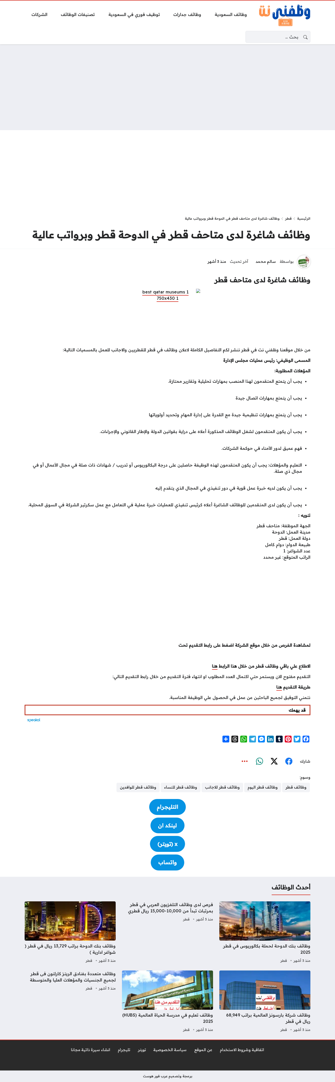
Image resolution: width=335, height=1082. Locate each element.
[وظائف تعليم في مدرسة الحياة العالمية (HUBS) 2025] (167, 1001)
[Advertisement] (167, 87)
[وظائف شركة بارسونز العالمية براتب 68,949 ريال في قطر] (264, 1001)
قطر (288, 218)
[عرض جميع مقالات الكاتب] (303, 261)
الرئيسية (303, 218)
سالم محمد (266, 261)
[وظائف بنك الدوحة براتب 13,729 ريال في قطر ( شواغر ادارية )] (70, 932)
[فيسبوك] (288, 761)
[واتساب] (259, 761)
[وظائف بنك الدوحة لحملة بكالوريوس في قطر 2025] (264, 932)
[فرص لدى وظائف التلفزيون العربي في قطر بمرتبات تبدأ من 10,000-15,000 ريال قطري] (167, 932)
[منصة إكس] (274, 761)
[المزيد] (244, 761)
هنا (214, 666)
